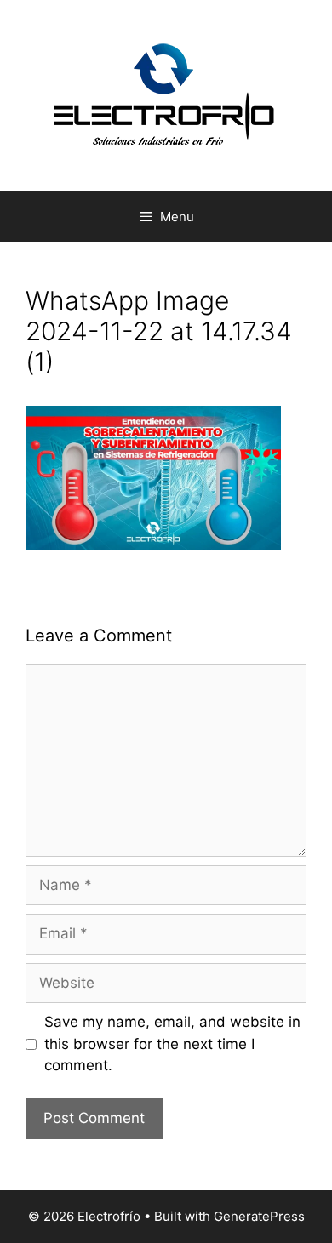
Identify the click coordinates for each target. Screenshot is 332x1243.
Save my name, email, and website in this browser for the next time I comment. (172, 1043)
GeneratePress (259, 1216)
